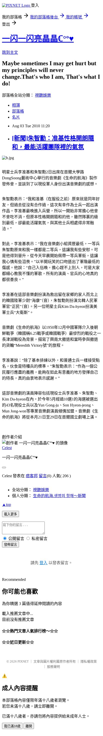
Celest (7, 448)
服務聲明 (53, 667)
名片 (16, 117)
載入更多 (10, 514)
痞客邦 (32, 476)
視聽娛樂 (43, 95)
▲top (6, 504)
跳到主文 (10, 52)
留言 (43, 476)
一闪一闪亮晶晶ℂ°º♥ (38, 38)
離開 (29, 726)
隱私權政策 (88, 661)
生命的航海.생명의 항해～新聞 (59, 496)
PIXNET (23, 661)
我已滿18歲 (12, 726)
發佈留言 (10, 544)
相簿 (16, 105)
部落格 (18, 111)
